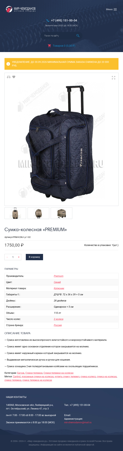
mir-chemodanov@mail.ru (78, 422)
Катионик (59, 288)
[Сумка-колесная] (61, 139)
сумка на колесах (107, 376)
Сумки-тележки (33, 373)
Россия (58, 325)
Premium (58, 276)
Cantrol (17, 376)
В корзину (34, 257)
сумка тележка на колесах (37, 380)
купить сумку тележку (67, 376)
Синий (57, 282)
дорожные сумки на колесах (38, 376)
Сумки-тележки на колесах (59, 373)
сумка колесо (88, 376)
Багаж (20, 373)
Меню (109, 9)
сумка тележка (12, 380)
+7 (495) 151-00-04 (64, 20)
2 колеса (58, 319)
